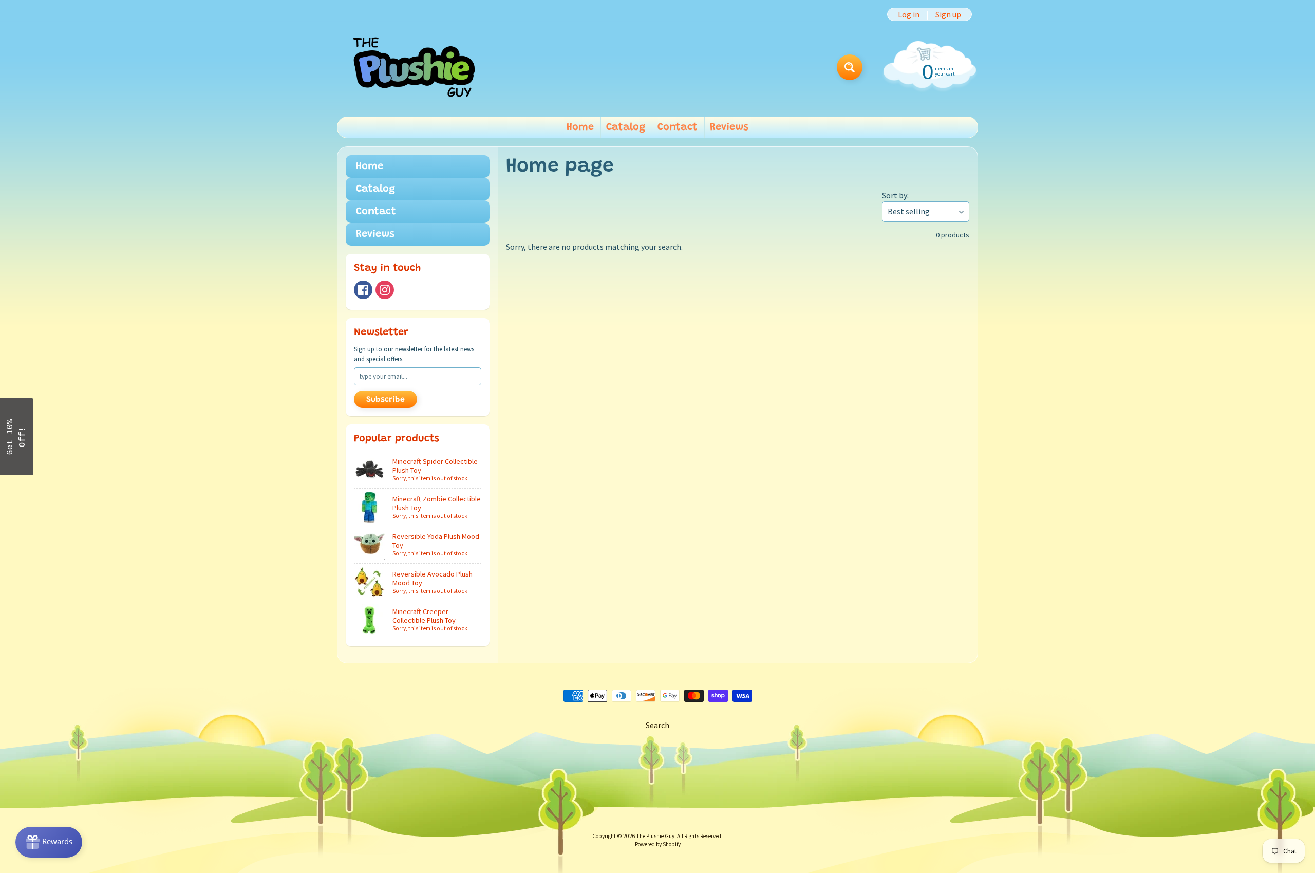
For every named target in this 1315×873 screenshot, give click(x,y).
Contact (678, 127)
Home (580, 127)
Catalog (625, 127)
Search (657, 725)
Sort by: (895, 195)
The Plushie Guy (655, 836)
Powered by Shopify (658, 844)
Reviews (729, 127)
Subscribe (385, 400)
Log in (908, 14)
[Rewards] (48, 842)
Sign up (948, 14)
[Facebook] (363, 290)
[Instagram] (384, 290)
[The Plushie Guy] (414, 67)
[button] (16, 436)
